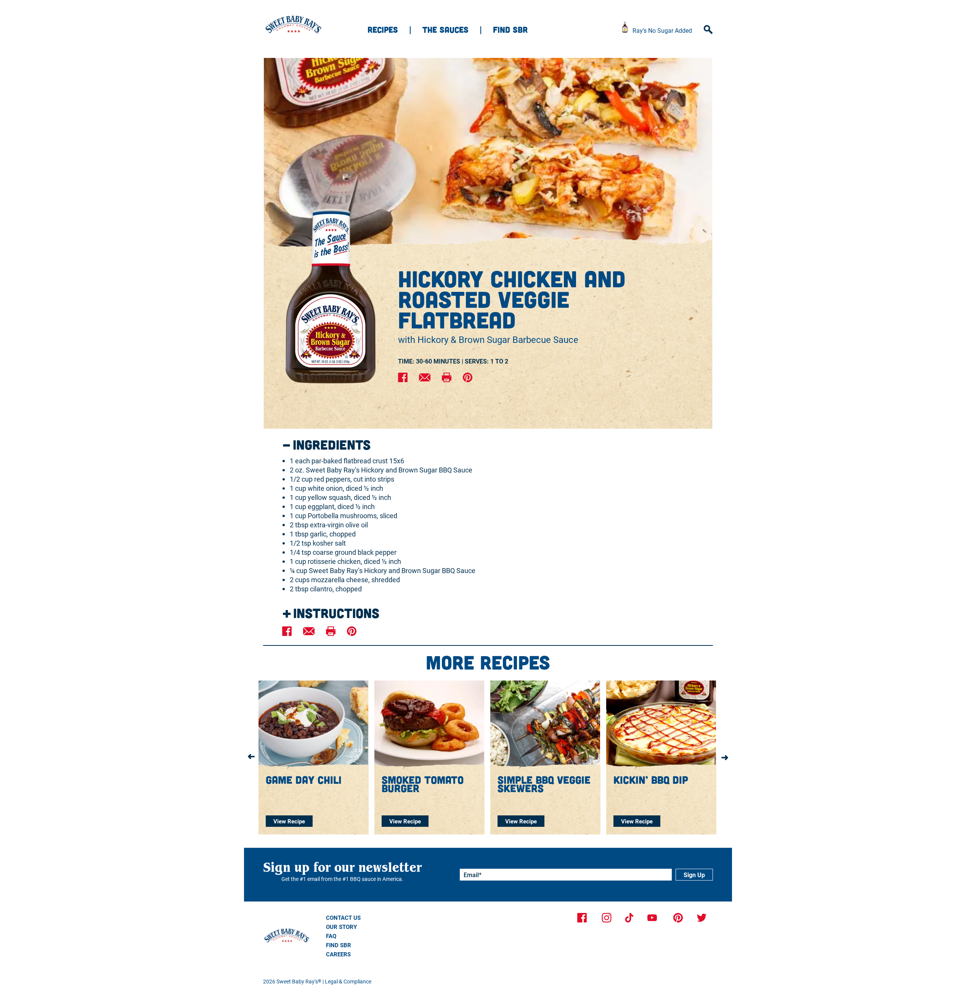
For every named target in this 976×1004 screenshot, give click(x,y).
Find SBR (510, 29)
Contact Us (343, 917)
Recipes (383, 29)
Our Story (341, 926)
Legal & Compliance (348, 981)
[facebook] (403, 378)
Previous (251, 757)
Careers (338, 954)
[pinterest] (467, 378)
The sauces (445, 29)
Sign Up (694, 875)
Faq (331, 936)
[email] (424, 378)
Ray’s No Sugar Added (662, 30)
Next (724, 757)
